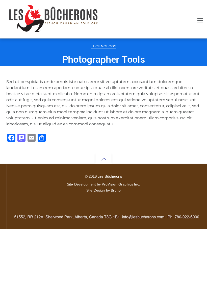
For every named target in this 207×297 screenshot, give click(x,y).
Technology (103, 46)
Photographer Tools (103, 59)
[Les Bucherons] (53, 29)
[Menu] (200, 20)
